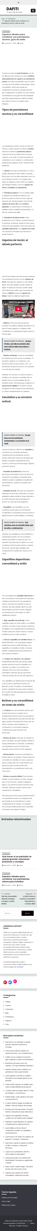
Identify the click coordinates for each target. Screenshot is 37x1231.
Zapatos (8, 1021)
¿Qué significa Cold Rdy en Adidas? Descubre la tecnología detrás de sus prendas (18, 1078)
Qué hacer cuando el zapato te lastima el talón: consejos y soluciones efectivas (19, 1145)
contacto (20, 967)
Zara (7, 1024)
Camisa (8, 1005)
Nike (7, 1013)
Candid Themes (22, 1226)
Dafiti (12, 8)
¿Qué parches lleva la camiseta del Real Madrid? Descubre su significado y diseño (19, 1160)
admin (21, 43)
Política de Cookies (8, 1205)
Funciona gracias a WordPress (14, 1223)
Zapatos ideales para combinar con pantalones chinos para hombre (15, 879)
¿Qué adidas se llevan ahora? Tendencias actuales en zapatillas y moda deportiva (18, 1130)
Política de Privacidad (9, 1198)
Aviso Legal (6, 1201)
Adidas (7, 1002)
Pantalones (6, 31)
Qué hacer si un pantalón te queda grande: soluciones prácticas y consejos (16, 859)
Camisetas (9, 1009)
